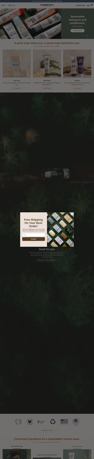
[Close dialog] (72, 214)
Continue (33, 239)
